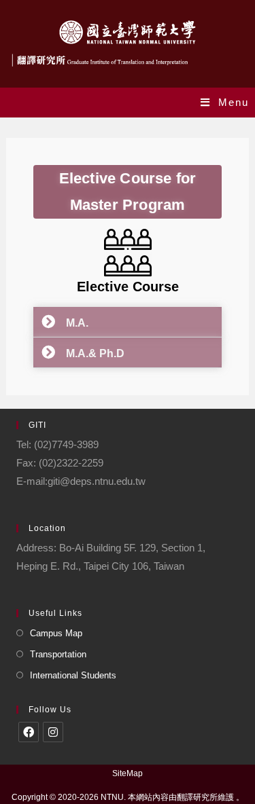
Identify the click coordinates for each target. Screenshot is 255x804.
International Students (73, 675)
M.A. (71, 323)
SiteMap (127, 773)
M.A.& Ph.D (89, 353)
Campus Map (56, 633)
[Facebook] (28, 732)
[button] (127, 322)
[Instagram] (53, 732)
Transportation (58, 654)
